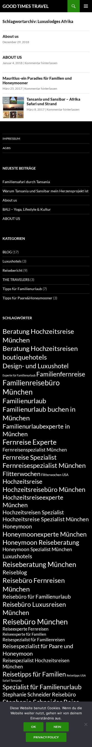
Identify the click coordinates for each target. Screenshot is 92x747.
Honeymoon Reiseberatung (41, 542)
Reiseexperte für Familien (24, 634)
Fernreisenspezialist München (35, 450)
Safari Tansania (12, 680)
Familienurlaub (24, 401)
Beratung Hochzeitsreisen (40, 348)
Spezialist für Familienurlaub (42, 687)
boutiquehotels (25, 357)
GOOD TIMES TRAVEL (26, 6)
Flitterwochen (21, 473)
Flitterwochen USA (54, 475)
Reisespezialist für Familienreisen (34, 639)
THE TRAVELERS (16, 279)
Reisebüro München (35, 621)
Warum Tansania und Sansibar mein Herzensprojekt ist (45, 191)
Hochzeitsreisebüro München (44, 489)
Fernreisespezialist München (44, 465)
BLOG (7, 252)
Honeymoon (17, 526)
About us (11, 36)
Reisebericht (12, 270)
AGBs (6, 148)
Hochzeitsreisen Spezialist (33, 512)
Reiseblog (15, 572)
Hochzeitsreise (22, 481)
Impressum (11, 138)
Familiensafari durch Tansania (26, 182)
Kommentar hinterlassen (41, 63)
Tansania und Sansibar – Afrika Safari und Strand (53, 101)
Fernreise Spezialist (29, 457)
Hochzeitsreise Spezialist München (46, 519)
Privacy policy (46, 737)
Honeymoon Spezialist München (37, 549)
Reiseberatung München (39, 564)
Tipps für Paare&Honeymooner (27, 298)
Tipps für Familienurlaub (22, 289)
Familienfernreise (60, 374)
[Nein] (85, 724)
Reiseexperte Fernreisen (25, 629)
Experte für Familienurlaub (19, 375)
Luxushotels (12, 261)
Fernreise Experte (29, 442)
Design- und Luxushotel (35, 366)
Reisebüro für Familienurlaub (37, 597)
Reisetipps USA (76, 675)
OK (33, 727)
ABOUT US (12, 57)
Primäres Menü (86, 6)
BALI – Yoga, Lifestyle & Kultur (27, 209)
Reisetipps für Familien (34, 674)
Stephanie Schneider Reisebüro (39, 694)
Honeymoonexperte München (45, 534)
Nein (57, 727)
